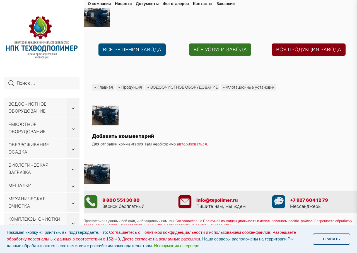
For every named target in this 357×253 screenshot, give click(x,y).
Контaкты (202, 3)
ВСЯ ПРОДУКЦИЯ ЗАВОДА (308, 49)
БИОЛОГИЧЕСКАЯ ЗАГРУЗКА (28, 168)
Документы (147, 3)
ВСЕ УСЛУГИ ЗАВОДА (220, 49)
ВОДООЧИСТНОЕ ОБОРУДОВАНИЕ (27, 107)
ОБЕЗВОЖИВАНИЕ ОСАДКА (28, 148)
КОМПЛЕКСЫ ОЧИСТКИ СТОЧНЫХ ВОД (34, 222)
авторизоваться (192, 144)
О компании (99, 3)
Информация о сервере (176, 246)
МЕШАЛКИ (20, 185)
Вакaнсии (225, 3)
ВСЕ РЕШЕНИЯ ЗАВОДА (132, 49)
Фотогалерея (176, 3)
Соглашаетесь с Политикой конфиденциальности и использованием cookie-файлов (244, 221)
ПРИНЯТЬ (331, 239)
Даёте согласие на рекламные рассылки (161, 239)
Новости (123, 3)
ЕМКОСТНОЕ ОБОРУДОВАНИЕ (27, 127)
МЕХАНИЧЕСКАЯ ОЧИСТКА (27, 202)
